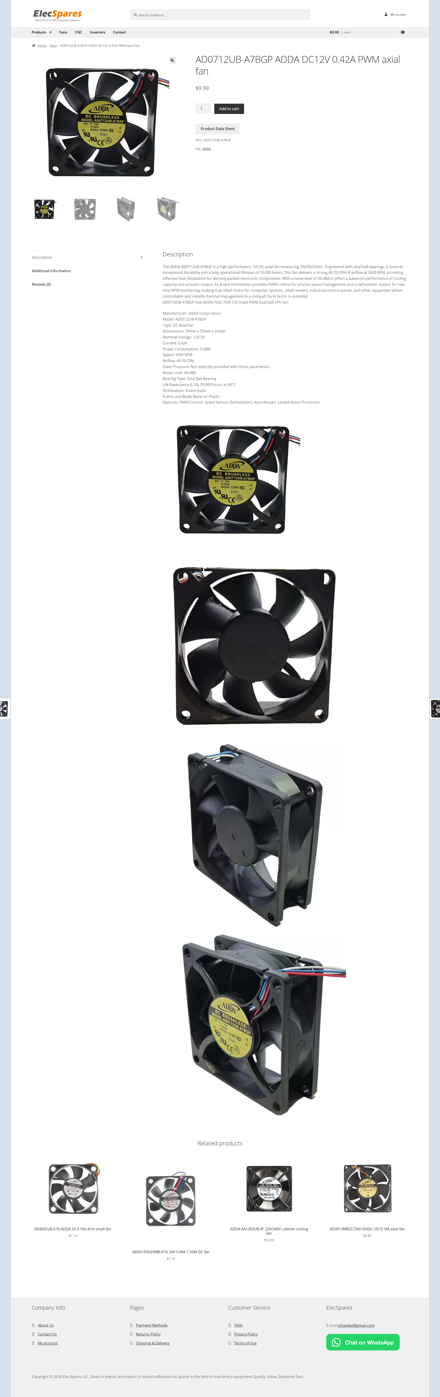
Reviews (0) (41, 284)
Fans (63, 32)
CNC (78, 32)
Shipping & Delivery (153, 1343)
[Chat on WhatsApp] (367, 1342)
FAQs (238, 1325)
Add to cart (229, 108)
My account (397, 14)
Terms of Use (245, 1343)
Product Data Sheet (218, 128)
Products (39, 32)
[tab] (89, 257)
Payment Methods (152, 1325)
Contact (119, 32)
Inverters (97, 32)
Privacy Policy (246, 1334)
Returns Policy (148, 1334)
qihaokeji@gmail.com (356, 1325)
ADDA (206, 149)
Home (41, 45)
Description (42, 257)
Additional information (51, 270)
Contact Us (47, 1334)
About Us (46, 1325)
